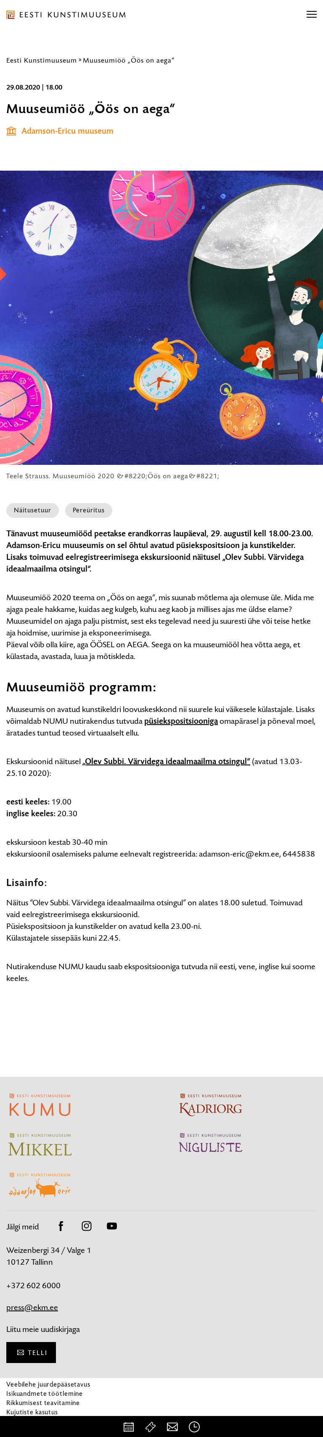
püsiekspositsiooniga (181, 721)
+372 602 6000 (33, 1285)
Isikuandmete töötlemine (44, 1393)
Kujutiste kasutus (32, 1412)
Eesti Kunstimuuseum (41, 60)
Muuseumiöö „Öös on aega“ (129, 60)
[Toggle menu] (312, 15)
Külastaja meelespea (36, 1421)
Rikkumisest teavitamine (43, 1403)
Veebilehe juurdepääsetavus (48, 1384)
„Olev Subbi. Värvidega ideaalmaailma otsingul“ (166, 762)
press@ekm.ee (32, 1307)
